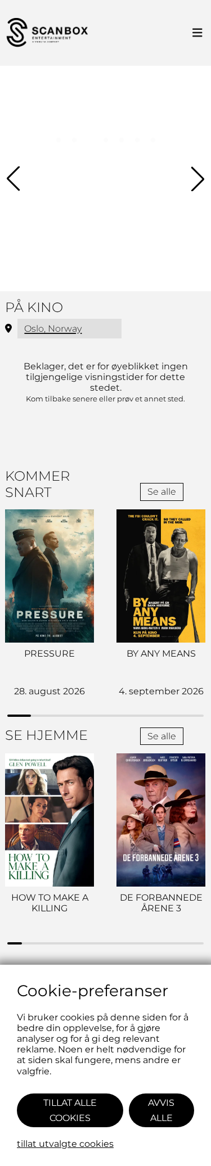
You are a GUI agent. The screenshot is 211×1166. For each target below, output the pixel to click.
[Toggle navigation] (197, 33)
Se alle (161, 491)
